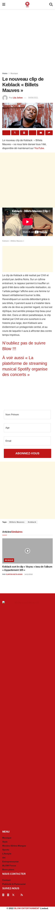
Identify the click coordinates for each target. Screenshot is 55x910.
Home (4, 73)
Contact (6, 880)
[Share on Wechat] (32, 132)
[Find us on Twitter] (13, 895)
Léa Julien (18, 98)
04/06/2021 (33, 98)
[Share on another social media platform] (49, 132)
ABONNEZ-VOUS (27, 453)
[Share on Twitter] (15, 132)
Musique (14, 73)
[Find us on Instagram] (8, 895)
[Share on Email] (40, 132)
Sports (5, 849)
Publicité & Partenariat (14, 884)
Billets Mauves (16, 522)
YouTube (39, 148)
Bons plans (8, 869)
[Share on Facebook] (6, 132)
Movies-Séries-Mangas (14, 845)
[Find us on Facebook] (3, 895)
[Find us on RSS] (22, 895)
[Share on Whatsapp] (24, 132)
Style (4, 841)
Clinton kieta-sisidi (14, 574)
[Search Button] (51, 4)
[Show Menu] (3, 4)
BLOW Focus (9, 865)
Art (3, 857)
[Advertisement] (27, 39)
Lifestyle (6, 853)
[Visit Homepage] (27, 5)
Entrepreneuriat (10, 861)
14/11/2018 (28, 574)
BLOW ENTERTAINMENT (27, 908)
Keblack (32, 522)
